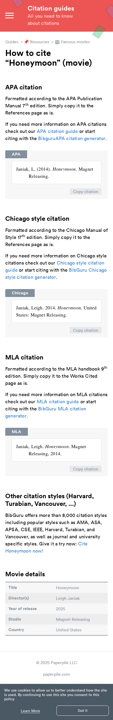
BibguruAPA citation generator (71, 138)
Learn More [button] (30, 711)
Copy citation (85, 191)
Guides (11, 41)
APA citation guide (57, 131)
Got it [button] (83, 710)
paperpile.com (56, 674)
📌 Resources (36, 41)
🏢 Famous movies (72, 41)
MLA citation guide (58, 402)
